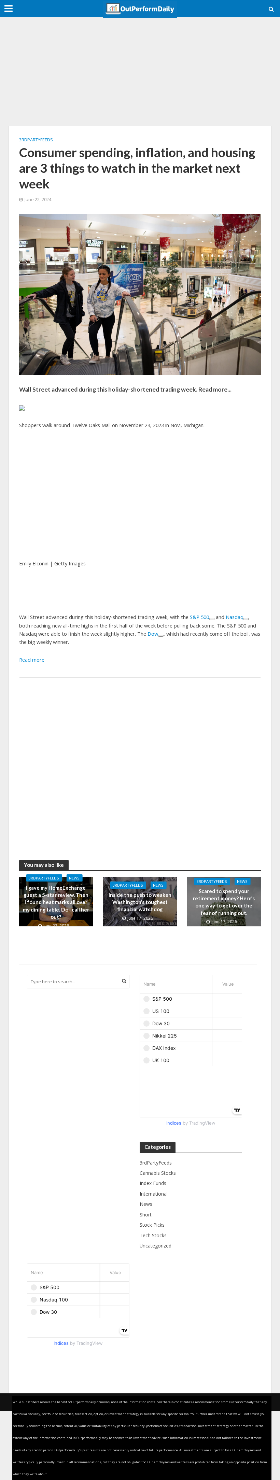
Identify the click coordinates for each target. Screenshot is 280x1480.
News (74, 877)
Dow (153, 633)
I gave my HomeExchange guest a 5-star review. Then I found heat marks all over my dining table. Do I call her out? (56, 902)
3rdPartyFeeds (36, 140)
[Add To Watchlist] (211, 619)
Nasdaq (234, 617)
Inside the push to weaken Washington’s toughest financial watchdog (140, 902)
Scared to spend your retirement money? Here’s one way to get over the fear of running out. (224, 902)
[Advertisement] (140, 71)
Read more (31, 659)
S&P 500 (199, 617)
